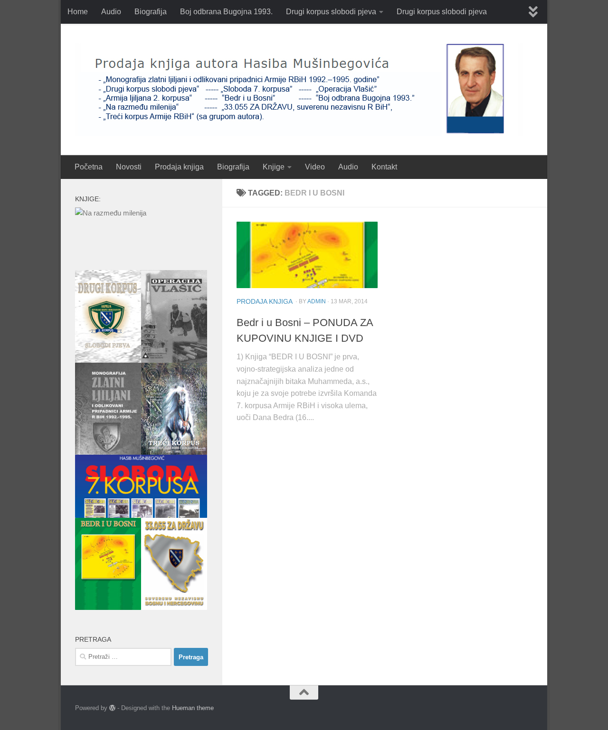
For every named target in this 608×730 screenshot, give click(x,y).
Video (315, 167)
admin (316, 301)
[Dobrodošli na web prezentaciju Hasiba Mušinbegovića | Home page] (299, 89)
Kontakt (384, 167)
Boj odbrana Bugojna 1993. (226, 12)
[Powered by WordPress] (112, 708)
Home (77, 12)
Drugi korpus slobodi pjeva (331, 12)
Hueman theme (193, 707)
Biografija (150, 12)
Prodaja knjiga (179, 167)
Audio (111, 12)
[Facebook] (526, 708)
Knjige (274, 167)
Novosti (129, 167)
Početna (89, 167)
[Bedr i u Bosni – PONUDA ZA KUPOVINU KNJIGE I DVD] (307, 255)
